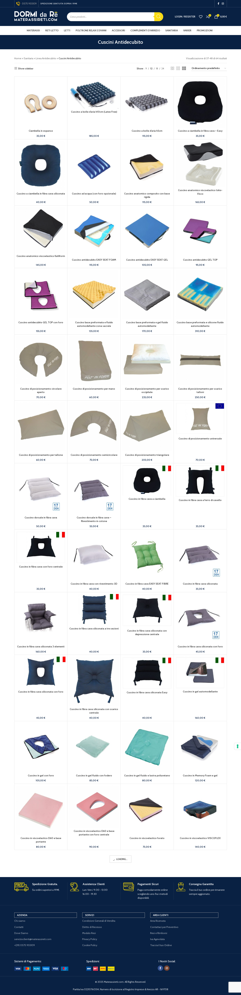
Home (17, 58)
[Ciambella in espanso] (41, 103)
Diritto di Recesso (92, 927)
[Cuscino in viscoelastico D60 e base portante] (41, 810)
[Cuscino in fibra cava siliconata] (200, 555)
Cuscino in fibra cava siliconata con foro (200, 646)
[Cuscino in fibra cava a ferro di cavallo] (200, 481)
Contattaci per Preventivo (164, 927)
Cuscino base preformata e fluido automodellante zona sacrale (94, 324)
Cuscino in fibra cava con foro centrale (41, 566)
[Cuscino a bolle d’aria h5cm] (147, 103)
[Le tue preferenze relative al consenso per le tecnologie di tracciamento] (237, 746)
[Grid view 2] (172, 68)
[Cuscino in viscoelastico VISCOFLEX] (200, 810)
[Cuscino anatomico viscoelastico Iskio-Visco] (200, 164)
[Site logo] (36, 16)
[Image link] (41, 968)
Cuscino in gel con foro (41, 775)
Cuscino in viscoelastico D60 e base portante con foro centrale (94, 832)
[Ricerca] (158, 16)
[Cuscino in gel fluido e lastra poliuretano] (147, 747)
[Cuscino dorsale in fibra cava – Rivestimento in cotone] (94, 489)
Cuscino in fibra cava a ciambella (147, 498)
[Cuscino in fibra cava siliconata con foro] (200, 618)
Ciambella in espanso (41, 130)
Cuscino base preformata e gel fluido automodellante (147, 324)
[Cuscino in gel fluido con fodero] (94, 747)
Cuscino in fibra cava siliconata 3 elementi (40, 646)
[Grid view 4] (184, 68)
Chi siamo (19, 920)
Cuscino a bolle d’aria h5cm (147, 130)
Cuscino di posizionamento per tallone (41, 454)
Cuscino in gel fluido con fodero (94, 775)
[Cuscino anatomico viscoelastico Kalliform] (41, 230)
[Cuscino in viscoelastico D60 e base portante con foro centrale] (94, 807)
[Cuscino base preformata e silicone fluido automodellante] (200, 294)
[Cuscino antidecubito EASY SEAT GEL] (147, 232)
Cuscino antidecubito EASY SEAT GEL (147, 259)
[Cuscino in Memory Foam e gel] (200, 747)
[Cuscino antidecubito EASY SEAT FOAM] (94, 232)
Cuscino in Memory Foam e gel (200, 775)
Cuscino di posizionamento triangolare (147, 454)
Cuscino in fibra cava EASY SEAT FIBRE (147, 583)
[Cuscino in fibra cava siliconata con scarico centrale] (94, 681)
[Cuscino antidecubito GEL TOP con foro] (41, 294)
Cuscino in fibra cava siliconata (200, 583)
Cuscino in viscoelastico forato (147, 838)
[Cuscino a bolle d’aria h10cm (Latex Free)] (94, 93)
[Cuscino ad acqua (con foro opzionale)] (94, 165)
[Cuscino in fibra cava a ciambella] (147, 480)
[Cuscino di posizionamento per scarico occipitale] (147, 361)
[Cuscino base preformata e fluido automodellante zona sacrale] (94, 294)
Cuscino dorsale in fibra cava (41, 517)
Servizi (89, 915)
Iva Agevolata (157, 939)
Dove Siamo (21, 933)
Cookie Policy (89, 945)
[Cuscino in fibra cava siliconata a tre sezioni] (94, 609)
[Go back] (93, 42)
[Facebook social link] (218, 3)
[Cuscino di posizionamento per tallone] (41, 427)
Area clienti (160, 915)
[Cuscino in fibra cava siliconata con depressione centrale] (147, 610)
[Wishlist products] (200, 16)
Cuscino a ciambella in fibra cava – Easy (200, 130)
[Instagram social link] (223, 3)
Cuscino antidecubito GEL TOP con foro (40, 322)
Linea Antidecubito (46, 58)
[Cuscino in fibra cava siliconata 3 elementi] (41, 618)
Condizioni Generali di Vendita (98, 920)
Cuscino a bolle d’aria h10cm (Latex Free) (94, 111)
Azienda (22, 915)
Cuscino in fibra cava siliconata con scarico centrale (94, 711)
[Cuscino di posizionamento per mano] (94, 361)
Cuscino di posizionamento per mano (94, 388)
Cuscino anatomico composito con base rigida (147, 195)
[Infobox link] (39, 887)
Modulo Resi (89, 933)
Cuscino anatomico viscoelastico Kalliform (41, 256)
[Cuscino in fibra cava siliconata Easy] (147, 673)
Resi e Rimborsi (158, 933)
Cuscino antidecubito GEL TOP (200, 259)
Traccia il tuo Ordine (161, 945)
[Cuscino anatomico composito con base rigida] (147, 165)
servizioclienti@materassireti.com (32, 939)
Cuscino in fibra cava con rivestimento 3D (94, 583)
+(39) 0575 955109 (24, 945)
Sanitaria (28, 58)
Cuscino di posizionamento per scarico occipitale (147, 390)
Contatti (18, 927)
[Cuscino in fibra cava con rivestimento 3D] (94, 555)
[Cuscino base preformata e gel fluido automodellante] (147, 294)
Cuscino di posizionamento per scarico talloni (200, 390)
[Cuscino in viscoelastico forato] (147, 810)
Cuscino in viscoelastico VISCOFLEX (200, 838)
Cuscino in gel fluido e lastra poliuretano (147, 775)
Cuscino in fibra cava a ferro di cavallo (200, 500)
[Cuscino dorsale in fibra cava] (41, 489)
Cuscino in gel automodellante (200, 691)
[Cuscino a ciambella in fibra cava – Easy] (200, 103)
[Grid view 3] (178, 68)
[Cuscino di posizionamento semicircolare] (94, 427)
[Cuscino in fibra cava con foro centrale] (41, 547)
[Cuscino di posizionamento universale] (200, 418)
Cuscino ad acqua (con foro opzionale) (94, 193)
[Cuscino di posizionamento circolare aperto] (41, 361)
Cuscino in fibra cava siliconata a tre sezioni (94, 628)
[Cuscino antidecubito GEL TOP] (200, 232)
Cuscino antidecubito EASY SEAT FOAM (94, 259)
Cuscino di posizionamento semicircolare (94, 454)
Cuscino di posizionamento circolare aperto (41, 390)
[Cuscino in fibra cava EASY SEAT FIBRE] (147, 555)
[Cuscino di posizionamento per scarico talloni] (200, 361)
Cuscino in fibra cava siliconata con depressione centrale (147, 632)
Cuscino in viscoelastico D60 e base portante (41, 839)
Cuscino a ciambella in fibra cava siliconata (41, 193)
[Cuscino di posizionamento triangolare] (147, 427)
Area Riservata (158, 920)
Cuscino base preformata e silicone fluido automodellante (200, 324)
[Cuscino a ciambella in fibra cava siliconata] (41, 165)
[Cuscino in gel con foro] (41, 747)
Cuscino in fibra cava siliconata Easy (147, 692)
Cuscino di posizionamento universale (200, 438)
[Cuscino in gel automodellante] (200, 672)
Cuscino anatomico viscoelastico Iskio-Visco (200, 192)
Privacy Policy (89, 939)
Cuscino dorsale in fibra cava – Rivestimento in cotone (94, 519)
